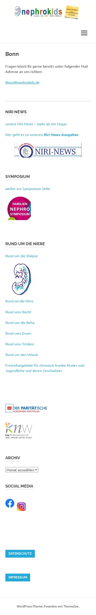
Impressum (17, 577)
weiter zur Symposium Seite (27, 188)
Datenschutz (20, 553)
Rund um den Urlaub (21, 354)
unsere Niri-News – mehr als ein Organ (36, 123)
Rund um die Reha (19, 322)
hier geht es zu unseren (41, 134)
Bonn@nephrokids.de (22, 82)
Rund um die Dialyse (21, 255)
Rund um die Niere (19, 301)
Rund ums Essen (18, 333)
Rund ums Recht (18, 312)
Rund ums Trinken (19, 344)
